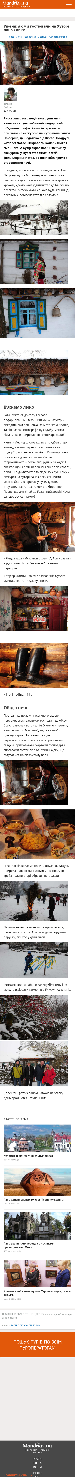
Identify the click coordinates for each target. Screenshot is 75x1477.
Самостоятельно (58, 36)
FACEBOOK (17, 1325)
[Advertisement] (37, 1398)
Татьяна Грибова (8, 105)
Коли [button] (37, 1467)
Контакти (37, 1452)
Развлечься (30, 36)
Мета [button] (37, 1463)
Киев (12, 36)
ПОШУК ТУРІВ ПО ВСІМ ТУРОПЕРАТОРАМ (37, 1345)
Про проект (31, 1449)
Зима (19, 36)
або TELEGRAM (31, 1325)
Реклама (45, 1449)
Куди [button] (37, 1459)
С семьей (43, 36)
